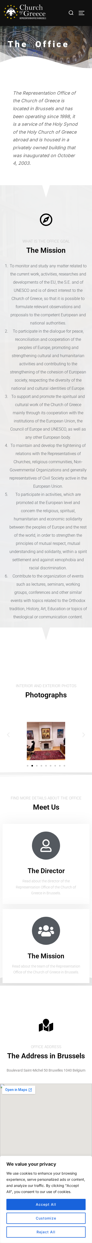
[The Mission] (46, 931)
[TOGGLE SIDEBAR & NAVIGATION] (83, 13)
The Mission (46, 956)
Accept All (46, 1204)
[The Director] (46, 846)
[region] (46, 1199)
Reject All (46, 1232)
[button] (8, 734)
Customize (46, 1218)
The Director (46, 871)
